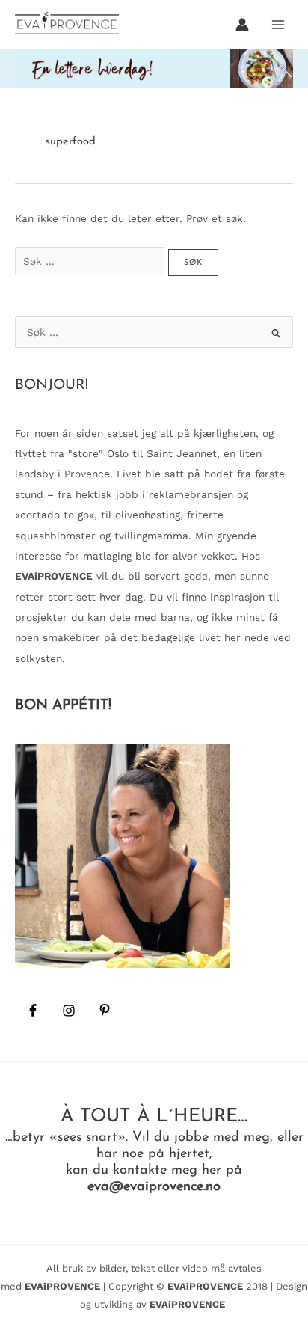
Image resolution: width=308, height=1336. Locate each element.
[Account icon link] (242, 24)
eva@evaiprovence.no (154, 1187)
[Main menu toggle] (278, 24)
